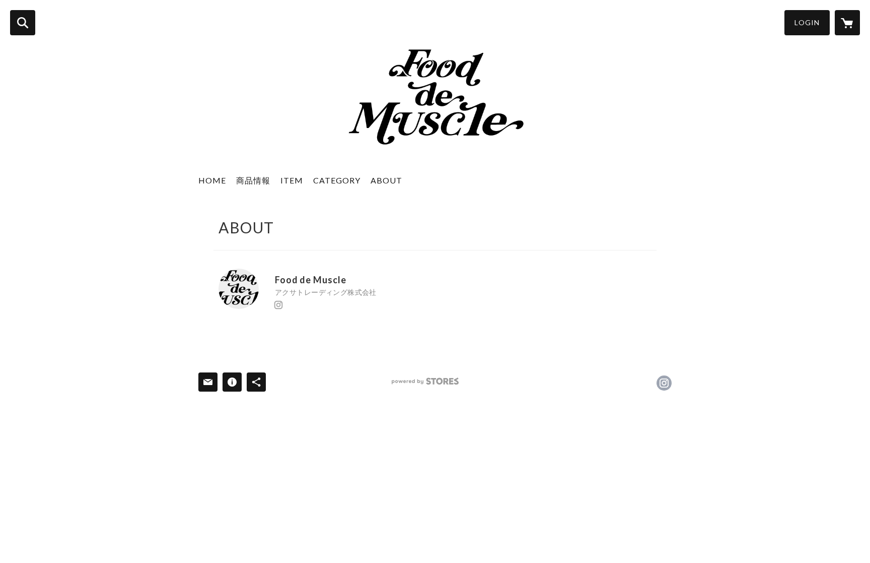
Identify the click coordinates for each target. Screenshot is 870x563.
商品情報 (253, 180)
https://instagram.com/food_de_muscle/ (278, 304)
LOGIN (807, 22)
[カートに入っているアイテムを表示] (847, 22)
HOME (212, 180)
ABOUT (386, 180)
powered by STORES (425, 381)
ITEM (291, 180)
